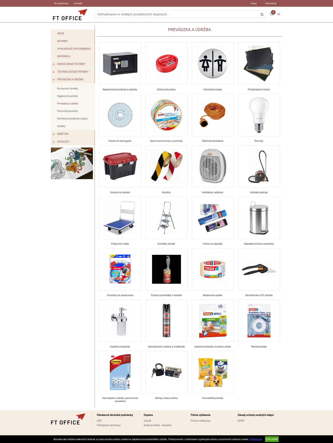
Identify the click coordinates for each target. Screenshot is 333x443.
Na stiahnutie (61, 3)
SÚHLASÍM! (272, 439)
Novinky (62, 41)
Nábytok (62, 134)
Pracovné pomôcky (67, 111)
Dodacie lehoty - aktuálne (157, 425)
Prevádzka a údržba (70, 79)
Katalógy (63, 141)
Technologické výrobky (72, 71)
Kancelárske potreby (71, 64)
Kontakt (78, 3)
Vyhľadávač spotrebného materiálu (74, 52)
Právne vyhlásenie (200, 420)
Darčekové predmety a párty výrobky (72, 122)
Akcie (60, 33)
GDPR (241, 420)
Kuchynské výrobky (67, 88)
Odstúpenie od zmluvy (109, 425)
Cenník (147, 420)
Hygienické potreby (67, 96)
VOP (99, 420)
